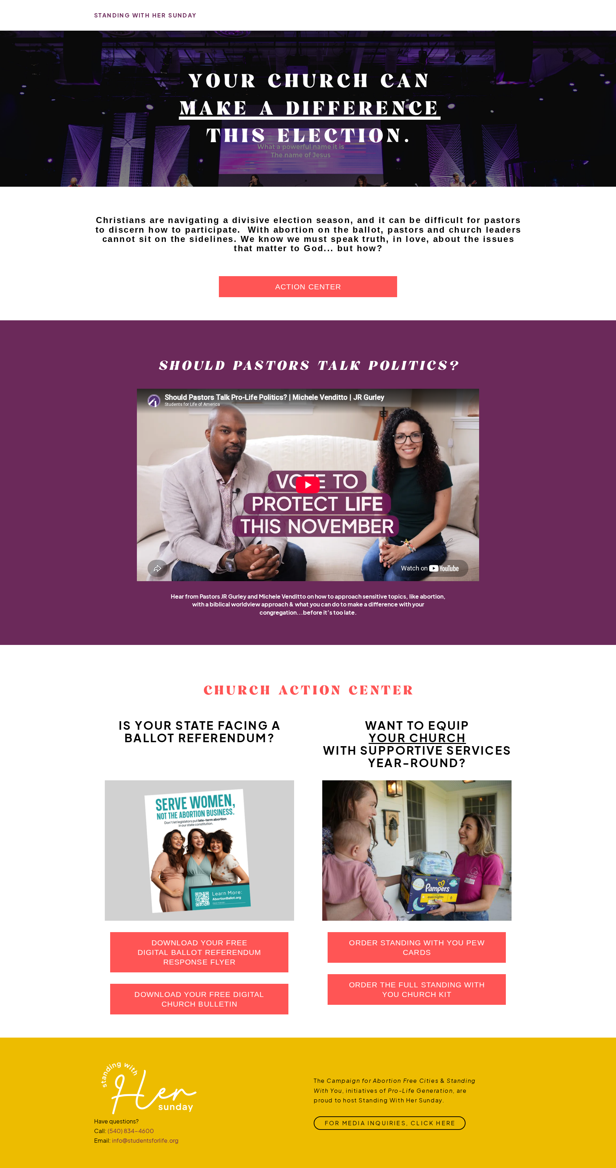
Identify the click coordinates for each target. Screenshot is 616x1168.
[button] (199, 952)
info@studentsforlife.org (145, 1140)
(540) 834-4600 (131, 1131)
